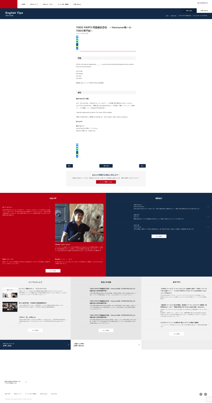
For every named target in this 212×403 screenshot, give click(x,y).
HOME (23, 4)
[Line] (106, 41)
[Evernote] (106, 47)
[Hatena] (106, 43)
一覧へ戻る (106, 166)
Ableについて (34, 4)
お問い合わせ (77, 4)
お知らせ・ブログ (48, 4)
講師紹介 (159, 198)
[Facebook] (106, 37)
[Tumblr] (106, 45)
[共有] (106, 49)
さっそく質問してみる (106, 182)
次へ (142, 166)
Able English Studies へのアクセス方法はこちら (12, 382)
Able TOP (7, 394)
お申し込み (189, 10)
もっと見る (53, 271)
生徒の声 (53, 198)
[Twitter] (106, 39)
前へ (69, 166)
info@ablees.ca (203, 2)
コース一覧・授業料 (63, 4)
